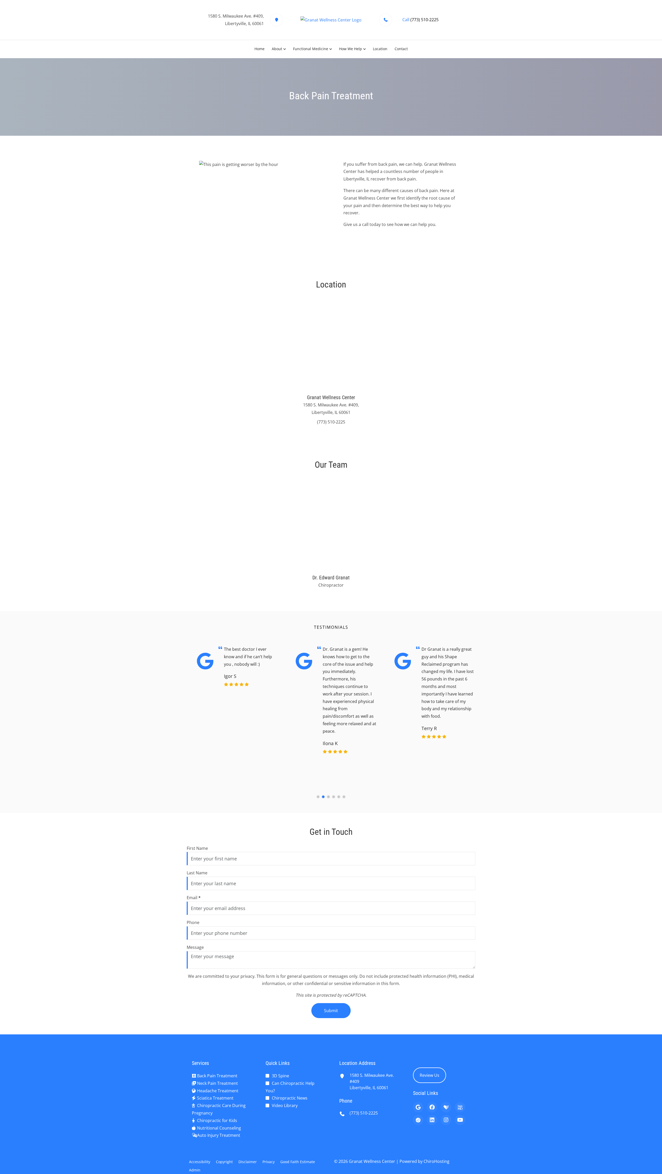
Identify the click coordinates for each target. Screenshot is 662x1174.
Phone (193, 922)
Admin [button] (194, 1170)
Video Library (285, 1105)
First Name (197, 848)
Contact (401, 48)
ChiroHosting (436, 1161)
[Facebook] (432, 1107)
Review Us (429, 1075)
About (277, 48)
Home (259, 48)
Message (195, 947)
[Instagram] (446, 1120)
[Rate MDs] (418, 1120)
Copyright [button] (224, 1161)
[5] (338, 797)
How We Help (350, 48)
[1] (318, 797)
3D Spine (280, 1076)
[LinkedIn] (432, 1120)
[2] (323, 797)
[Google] (418, 1107)
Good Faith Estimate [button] (297, 1161)
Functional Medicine (310, 48)
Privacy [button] (268, 1161)
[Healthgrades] (446, 1107)
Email (194, 897)
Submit (331, 1010)
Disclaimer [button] (247, 1161)
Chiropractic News (289, 1098)
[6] (344, 797)
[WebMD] (460, 1107)
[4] (333, 797)
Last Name (197, 873)
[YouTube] (460, 1120)
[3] (328, 797)
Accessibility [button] (199, 1161)
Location (380, 48)
